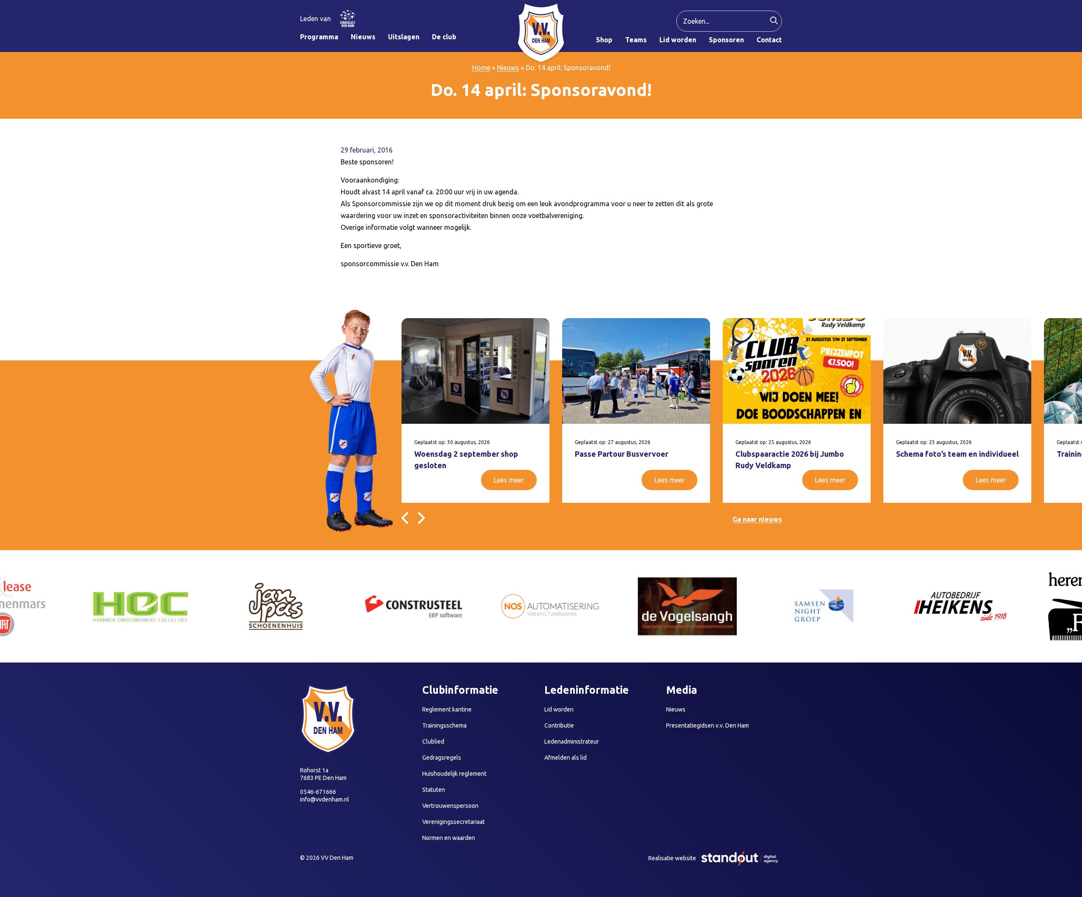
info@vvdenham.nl (324, 799)
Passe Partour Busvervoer (621, 454)
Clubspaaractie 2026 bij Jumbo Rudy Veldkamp (789, 459)
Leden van (315, 18)
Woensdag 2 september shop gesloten (466, 459)
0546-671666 (318, 791)
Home (481, 67)
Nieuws (508, 67)
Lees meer (509, 480)
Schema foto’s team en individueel (957, 454)
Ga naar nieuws (757, 519)
